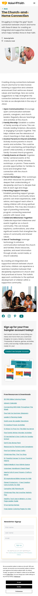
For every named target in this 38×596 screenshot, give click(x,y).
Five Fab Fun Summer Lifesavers (16, 413)
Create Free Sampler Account (17, 351)
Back (6, 9)
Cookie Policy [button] (9, 574)
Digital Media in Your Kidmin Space (17, 464)
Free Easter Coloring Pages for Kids (17, 509)
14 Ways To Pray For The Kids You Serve (19, 429)
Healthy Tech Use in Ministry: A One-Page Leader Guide (18, 500)
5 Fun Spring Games (11, 505)
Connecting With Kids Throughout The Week (18, 408)
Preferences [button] (17, 576)
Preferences (19, 591)
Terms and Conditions (16, 553)
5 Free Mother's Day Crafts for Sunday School (18, 437)
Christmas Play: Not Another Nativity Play (18, 493)
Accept (19, 582)
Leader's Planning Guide (13, 417)
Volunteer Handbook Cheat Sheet (17, 468)
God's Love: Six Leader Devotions (16, 421)
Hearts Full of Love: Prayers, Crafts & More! (18, 473)
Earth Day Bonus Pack (12, 443)
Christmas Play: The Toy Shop (15, 454)
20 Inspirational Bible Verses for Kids (17, 478)
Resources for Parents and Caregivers (18, 447)
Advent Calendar (10, 403)
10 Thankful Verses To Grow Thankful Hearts (18, 459)
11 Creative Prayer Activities (14, 425)
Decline (19, 587)
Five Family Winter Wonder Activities (18, 433)
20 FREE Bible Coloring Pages (15, 399)
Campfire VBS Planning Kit (14, 489)
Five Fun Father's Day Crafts (14, 450)
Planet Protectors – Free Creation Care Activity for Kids (17, 483)
